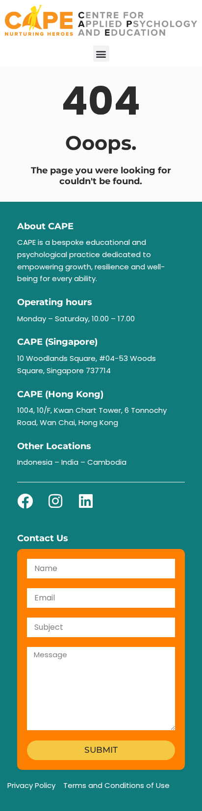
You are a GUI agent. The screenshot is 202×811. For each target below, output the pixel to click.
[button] (101, 54)
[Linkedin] (86, 501)
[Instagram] (55, 501)
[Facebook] (25, 501)
